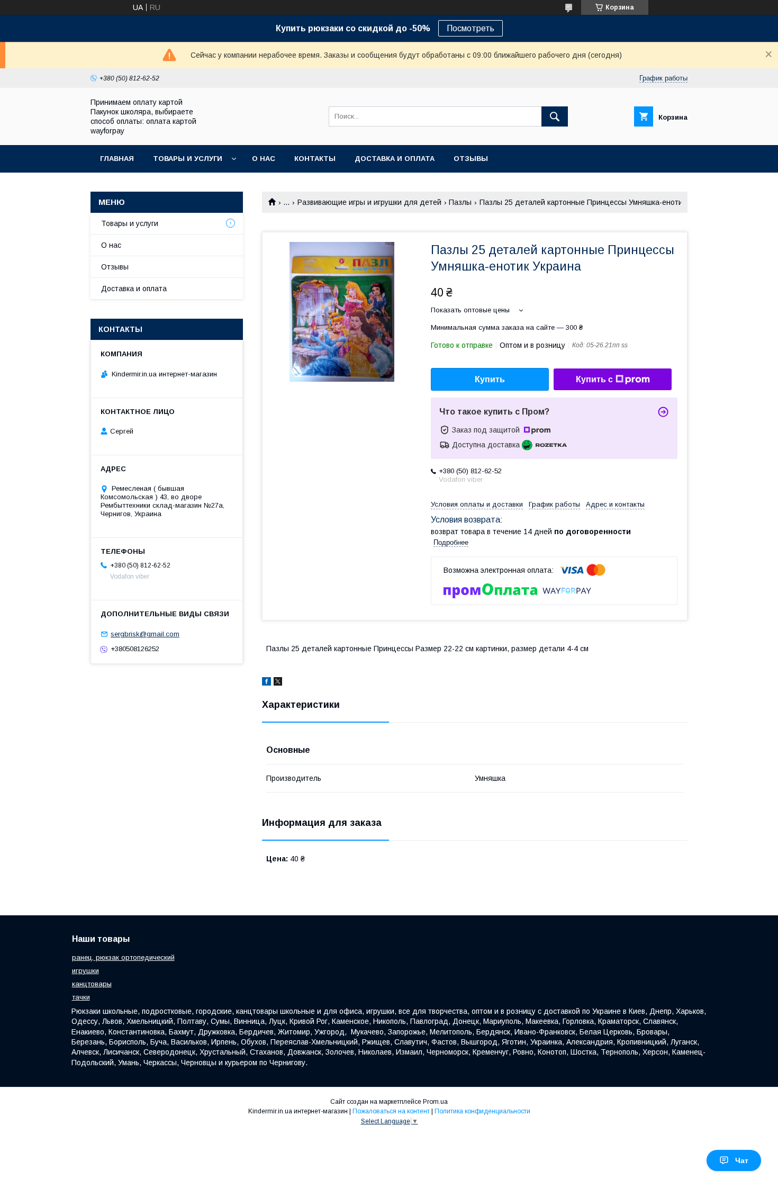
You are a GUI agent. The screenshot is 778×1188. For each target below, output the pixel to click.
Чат (741, 1160)
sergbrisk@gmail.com (145, 634)
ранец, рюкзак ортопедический (123, 957)
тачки (81, 997)
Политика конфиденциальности (482, 1111)
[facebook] (266, 683)
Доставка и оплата (395, 159)
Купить (490, 379)
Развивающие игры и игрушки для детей (369, 202)
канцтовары (92, 984)
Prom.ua (435, 1101)
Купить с (594, 379)
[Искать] (554, 116)
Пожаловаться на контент (391, 1111)
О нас (263, 159)
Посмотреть (470, 28)
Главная (117, 159)
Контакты (315, 159)
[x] (278, 683)
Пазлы (460, 202)
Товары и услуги (187, 159)
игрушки (85, 971)
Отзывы (471, 159)
